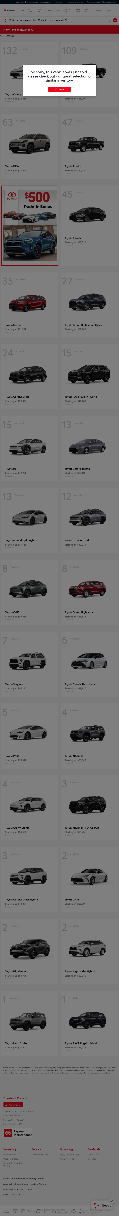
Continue (59, 89)
